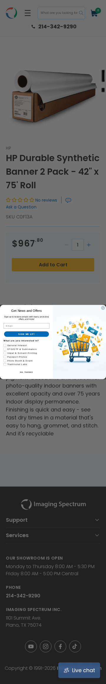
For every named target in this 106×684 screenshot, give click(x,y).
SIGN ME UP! (26, 334)
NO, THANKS (26, 372)
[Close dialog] (103, 307)
